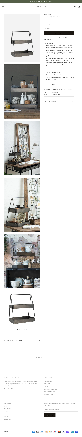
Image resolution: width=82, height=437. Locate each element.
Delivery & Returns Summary (13, 340)
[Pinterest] (11, 388)
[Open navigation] (3, 6)
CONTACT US (47, 384)
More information (51, 101)
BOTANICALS (7, 419)
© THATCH (7, 431)
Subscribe (50, 415)
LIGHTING (6, 417)
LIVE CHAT (47, 386)
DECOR (6, 406)
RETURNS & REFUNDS (49, 392)
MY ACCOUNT (48, 381)
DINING (6, 414)
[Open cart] (79, 6)
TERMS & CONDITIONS (50, 394)
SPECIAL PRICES (8, 422)
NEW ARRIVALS (8, 403)
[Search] (75, 6)
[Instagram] (8, 388)
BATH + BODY (7, 409)
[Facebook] (4, 388)
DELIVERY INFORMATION (50, 389)
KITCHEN (6, 411)
